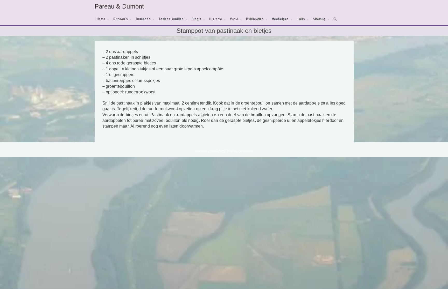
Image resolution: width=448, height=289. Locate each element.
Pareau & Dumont (119, 6)
